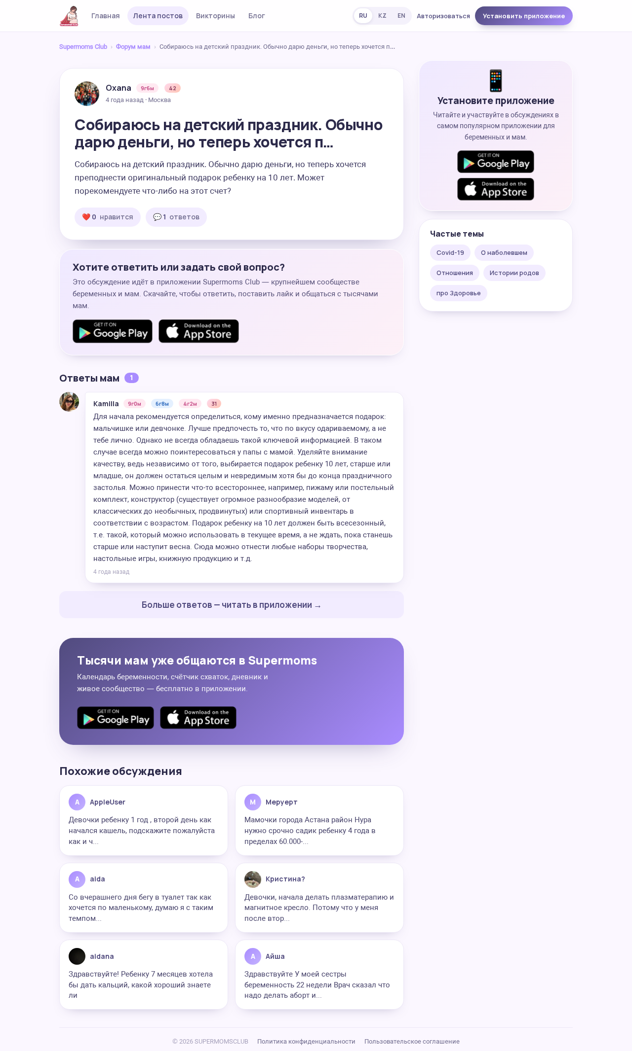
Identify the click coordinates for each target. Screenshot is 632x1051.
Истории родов (514, 272)
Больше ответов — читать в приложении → (232, 604)
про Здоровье (458, 292)
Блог (256, 15)
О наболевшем (504, 252)
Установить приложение (524, 15)
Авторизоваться (443, 15)
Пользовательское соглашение (412, 1041)
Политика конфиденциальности (306, 1041)
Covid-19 (450, 252)
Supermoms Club (83, 46)
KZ (382, 15)
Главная (105, 15)
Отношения (454, 272)
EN (401, 15)
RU (363, 15)
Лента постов (158, 15)
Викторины (215, 15)
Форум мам (133, 46)
